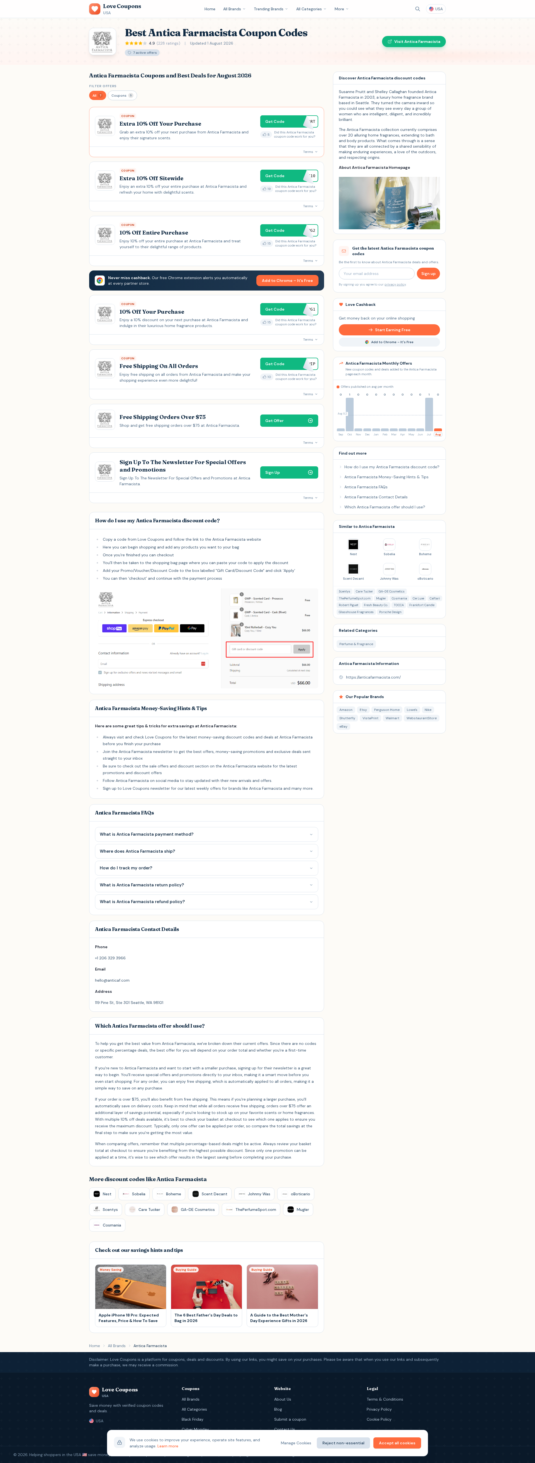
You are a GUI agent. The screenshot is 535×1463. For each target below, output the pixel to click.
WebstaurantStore (422, 718)
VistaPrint (370, 718)
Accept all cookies (397, 1442)
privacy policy (395, 284)
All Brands (232, 8)
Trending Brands (268, 8)
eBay (343, 726)
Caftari (435, 598)
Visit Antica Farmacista (417, 41)
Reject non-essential (343, 1442)
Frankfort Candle (421, 605)
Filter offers (102, 86)
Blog (278, 1409)
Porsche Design (390, 612)
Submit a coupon (290, 1419)
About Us (282, 1399)
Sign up (428, 273)
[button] (97, 95)
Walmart (392, 718)
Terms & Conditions (385, 1399)
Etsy (363, 710)
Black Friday (192, 1419)
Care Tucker (364, 591)
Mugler (381, 598)
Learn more (167, 1446)
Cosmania (399, 598)
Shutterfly (347, 718)
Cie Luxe (418, 598)
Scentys (344, 591)
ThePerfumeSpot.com (355, 598)
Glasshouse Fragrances (356, 612)
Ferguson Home (387, 710)
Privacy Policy (379, 1409)
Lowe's (412, 710)
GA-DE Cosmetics (392, 591)
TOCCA (399, 605)
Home (210, 8)
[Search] (418, 9)
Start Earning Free (392, 329)
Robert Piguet (348, 605)
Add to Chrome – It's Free (287, 280)
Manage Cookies (296, 1442)
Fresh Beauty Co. (376, 605)
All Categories (309, 8)
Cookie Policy (379, 1419)
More (339, 8)
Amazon (345, 710)
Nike (428, 710)
